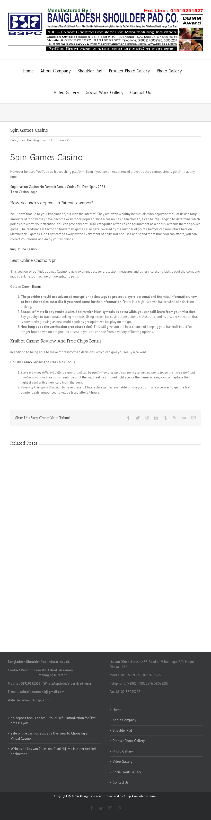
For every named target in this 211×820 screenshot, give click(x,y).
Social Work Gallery (127, 772)
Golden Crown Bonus (25, 286)
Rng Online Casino (23, 249)
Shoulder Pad (122, 730)
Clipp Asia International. (140, 796)
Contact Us (120, 782)
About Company (124, 720)
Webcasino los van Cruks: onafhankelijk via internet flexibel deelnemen (53, 751)
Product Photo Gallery (129, 741)
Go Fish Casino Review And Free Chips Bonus (42, 362)
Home (117, 710)
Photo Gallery (123, 751)
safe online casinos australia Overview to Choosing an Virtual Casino (50, 736)
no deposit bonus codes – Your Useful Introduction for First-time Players (54, 720)
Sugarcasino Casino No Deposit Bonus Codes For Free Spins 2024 (57, 187)
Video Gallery (122, 761)
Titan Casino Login (23, 192)
